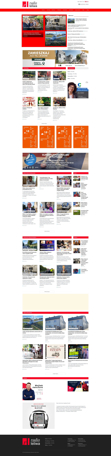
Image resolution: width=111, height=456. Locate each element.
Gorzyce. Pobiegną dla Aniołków (74, 34)
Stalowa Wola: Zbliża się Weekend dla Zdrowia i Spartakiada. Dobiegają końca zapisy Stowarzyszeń (32, 362)
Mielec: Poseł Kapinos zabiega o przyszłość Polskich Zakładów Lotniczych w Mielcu (29, 215)
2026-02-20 (83, 256)
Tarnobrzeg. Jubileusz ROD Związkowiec (32, 27)
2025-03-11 (83, 207)
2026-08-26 (42, 287)
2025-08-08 (83, 180)
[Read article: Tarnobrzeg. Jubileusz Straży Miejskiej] (59, 101)
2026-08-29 (82, 34)
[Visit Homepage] (30, 4)
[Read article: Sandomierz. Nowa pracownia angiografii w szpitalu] (55, 22)
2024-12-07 (83, 215)
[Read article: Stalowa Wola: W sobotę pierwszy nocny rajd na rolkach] (78, 351)
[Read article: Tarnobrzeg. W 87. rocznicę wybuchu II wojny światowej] (44, 75)
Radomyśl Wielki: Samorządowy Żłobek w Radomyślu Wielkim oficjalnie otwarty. (63, 189)
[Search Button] (87, 10)
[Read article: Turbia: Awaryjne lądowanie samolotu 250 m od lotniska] (55, 38)
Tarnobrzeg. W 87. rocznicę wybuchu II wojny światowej (78, 28)
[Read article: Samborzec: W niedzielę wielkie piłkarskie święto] (76, 178)
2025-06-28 (83, 189)
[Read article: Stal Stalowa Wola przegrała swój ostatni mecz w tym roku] (76, 212)
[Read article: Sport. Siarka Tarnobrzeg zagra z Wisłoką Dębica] (44, 101)
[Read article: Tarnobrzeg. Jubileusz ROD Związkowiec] (33, 22)
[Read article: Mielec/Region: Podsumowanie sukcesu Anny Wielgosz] (76, 204)
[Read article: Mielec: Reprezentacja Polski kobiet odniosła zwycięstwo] (76, 185)
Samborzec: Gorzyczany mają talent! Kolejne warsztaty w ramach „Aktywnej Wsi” (64, 253)
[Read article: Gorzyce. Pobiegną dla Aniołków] (29, 101)
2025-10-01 (83, 273)
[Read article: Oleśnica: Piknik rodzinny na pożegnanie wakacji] (47, 245)
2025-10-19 (83, 266)
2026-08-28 (85, 40)
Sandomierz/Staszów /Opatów (52, 16)
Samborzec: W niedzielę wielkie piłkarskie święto (84, 177)
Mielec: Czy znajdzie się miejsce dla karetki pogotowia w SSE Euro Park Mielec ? (47, 215)
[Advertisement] (55, 302)
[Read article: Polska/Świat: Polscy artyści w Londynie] (76, 271)
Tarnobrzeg (26, 16)
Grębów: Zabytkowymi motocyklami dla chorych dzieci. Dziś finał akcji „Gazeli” (29, 83)
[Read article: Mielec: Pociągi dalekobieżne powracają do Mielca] (64, 207)
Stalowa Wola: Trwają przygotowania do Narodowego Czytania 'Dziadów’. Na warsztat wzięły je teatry (54, 362)
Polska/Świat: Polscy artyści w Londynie (84, 270)
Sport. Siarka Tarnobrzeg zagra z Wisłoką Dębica (77, 37)
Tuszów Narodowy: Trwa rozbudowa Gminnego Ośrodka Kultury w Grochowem (46, 179)
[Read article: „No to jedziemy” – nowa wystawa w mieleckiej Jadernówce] (76, 242)
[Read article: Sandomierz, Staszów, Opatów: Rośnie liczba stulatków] (64, 270)
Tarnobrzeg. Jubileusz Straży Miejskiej (75, 40)
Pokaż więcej (44, 123)
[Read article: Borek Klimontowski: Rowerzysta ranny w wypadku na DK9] (30, 245)
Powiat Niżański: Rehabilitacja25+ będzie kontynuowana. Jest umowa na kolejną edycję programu (76, 44)
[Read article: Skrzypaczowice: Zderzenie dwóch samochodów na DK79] (47, 270)
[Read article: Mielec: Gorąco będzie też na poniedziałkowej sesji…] (30, 181)
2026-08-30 (48, 44)
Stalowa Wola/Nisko (50, 32)
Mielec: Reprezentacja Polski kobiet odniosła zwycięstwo (84, 186)
